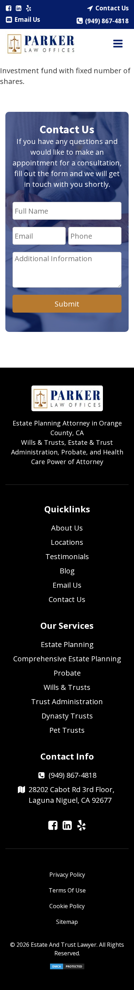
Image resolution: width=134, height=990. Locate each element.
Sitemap (67, 922)
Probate (67, 673)
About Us (67, 528)
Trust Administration (67, 701)
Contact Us (112, 8)
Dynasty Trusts (67, 716)
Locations (67, 542)
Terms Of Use (67, 890)
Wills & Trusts (67, 687)
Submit (67, 304)
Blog (67, 571)
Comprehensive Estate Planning (67, 658)
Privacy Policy (67, 875)
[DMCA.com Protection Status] (67, 968)
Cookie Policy (67, 906)
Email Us (27, 19)
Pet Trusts (67, 730)
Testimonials (67, 556)
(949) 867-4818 (107, 21)
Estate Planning (67, 644)
